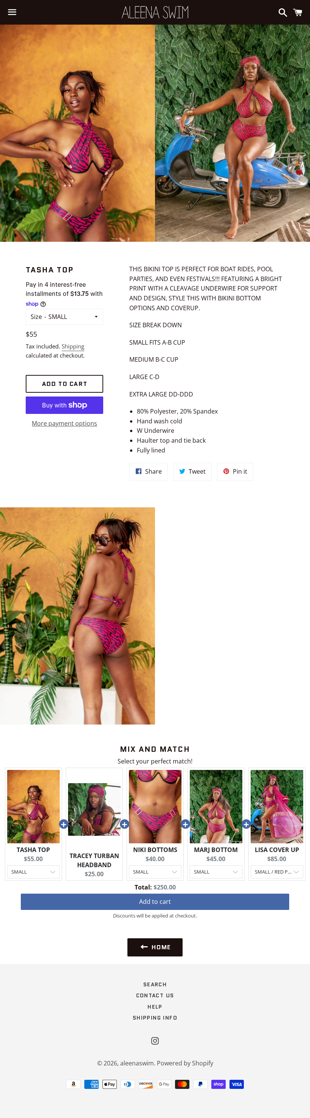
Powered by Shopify (185, 1063)
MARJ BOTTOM (216, 850)
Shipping (73, 346)
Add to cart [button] (155, 901)
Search (155, 984)
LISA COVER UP (277, 850)
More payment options (64, 423)
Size (36, 317)
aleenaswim (137, 1063)
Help (155, 1007)
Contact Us (155, 995)
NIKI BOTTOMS (155, 850)
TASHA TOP (33, 850)
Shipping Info (155, 1018)
